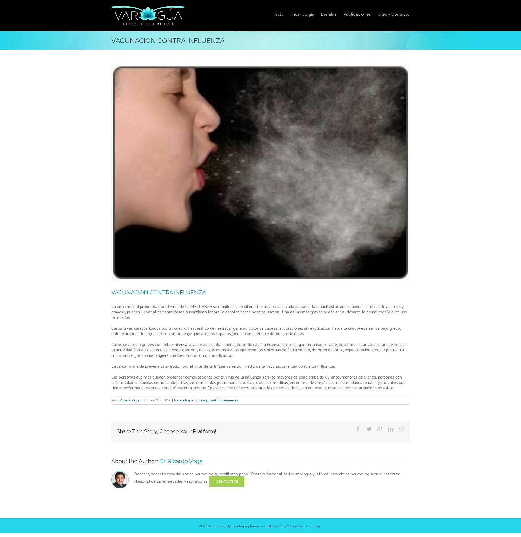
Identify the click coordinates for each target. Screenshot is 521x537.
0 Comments (229, 400)
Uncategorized (205, 400)
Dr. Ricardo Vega (127, 400)
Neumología (183, 400)
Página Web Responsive (304, 526)
